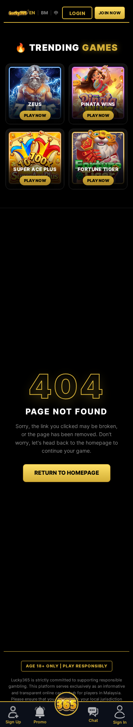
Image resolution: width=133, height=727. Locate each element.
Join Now (110, 12)
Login (77, 13)
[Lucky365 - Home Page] (18, 13)
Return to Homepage (66, 472)
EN (32, 12)
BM (44, 12)
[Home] (67, 704)
